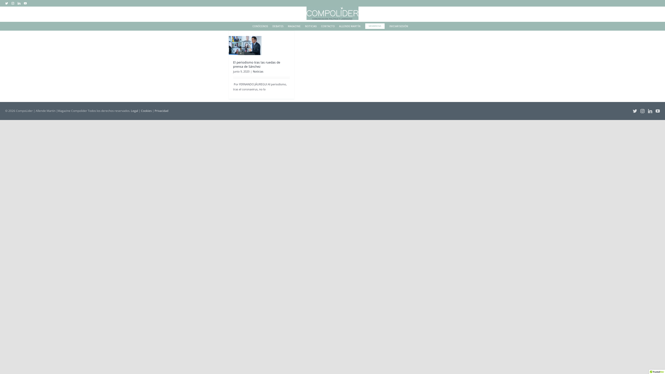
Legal (134, 111)
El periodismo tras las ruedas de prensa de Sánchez (256, 64)
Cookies (146, 111)
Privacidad (161, 111)
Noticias (258, 71)
